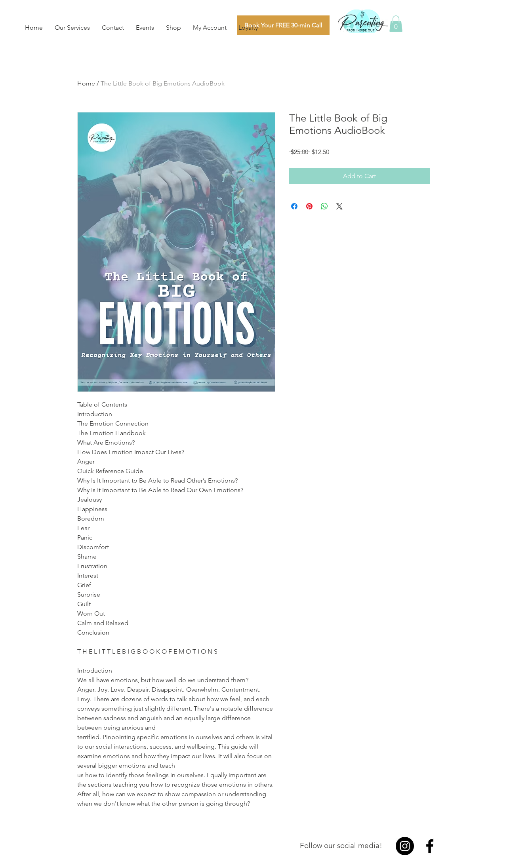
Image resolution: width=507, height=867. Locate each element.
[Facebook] (430, 846)
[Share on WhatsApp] (324, 206)
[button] (396, 23)
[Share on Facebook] (294, 206)
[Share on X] (339, 206)
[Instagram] (405, 846)
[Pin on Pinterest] (309, 206)
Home (86, 83)
